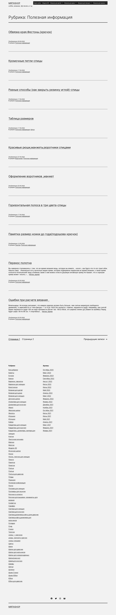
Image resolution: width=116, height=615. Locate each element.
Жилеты (11, 413)
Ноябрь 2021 (47, 407)
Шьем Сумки (13, 572)
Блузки (11, 376)
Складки (11, 523)
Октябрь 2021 (48, 410)
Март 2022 (47, 396)
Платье (11, 468)
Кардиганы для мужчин (17, 428)
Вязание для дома (69, 3)
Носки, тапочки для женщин (19, 457)
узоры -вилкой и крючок (17, 538)
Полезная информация (22, 43)
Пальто (11, 460)
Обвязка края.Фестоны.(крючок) (30, 32)
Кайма (10, 422)
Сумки (10, 529)
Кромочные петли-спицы (25, 61)
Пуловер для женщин (16, 488)
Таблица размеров (21, 118)
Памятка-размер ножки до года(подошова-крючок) (43, 234)
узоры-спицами (14, 541)
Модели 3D (45, 3)
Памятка (11, 462)
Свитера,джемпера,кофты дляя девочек (23, 515)
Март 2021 (47, 425)
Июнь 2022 (47, 387)
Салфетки (12, 503)
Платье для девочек (16, 474)
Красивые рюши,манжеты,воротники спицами (39, 147)
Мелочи (11, 445)
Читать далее (34, 274)
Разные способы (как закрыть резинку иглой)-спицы (43, 89)
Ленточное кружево (15, 439)
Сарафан (11, 506)
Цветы (10, 544)
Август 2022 (47, 381)
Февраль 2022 (48, 399)
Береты (11, 373)
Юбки (10, 578)
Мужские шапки (14, 451)
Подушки (11, 480)
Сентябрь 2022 (48, 378)
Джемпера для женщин (17, 402)
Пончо (10, 486)
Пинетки (17, 245)
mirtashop (14, 3)
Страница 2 (28, 339)
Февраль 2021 (48, 428)
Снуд (10, 526)
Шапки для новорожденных (18, 555)
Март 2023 (47, 373)
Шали (10, 546)
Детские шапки (14, 399)
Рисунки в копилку (15, 494)
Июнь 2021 (47, 416)
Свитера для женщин (16, 509)
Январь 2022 (47, 402)
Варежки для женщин (16, 384)
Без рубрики (13, 370)
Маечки (11, 442)
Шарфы (11, 564)
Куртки (11, 436)
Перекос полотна (20, 263)
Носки (10, 454)
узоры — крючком (15, 535)
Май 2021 (46, 419)
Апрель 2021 (47, 422)
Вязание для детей (55, 3)
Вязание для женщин (84, 3)
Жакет (10, 407)
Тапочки (11, 532)
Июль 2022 (47, 384)
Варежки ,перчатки (15, 381)
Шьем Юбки (12, 575)
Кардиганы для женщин (17, 425)
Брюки (11, 378)
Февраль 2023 (48, 376)
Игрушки (11, 416)
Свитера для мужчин (16, 512)
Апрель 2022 (47, 393)
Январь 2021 (47, 431)
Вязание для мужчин (99, 3)
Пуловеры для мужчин (17, 491)
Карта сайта (37, 3)
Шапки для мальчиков (16, 552)
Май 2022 (46, 390)
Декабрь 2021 (48, 405)
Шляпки (11, 570)
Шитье (33, 130)
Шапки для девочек (15, 549)
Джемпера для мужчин (17, 405)
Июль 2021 (47, 413)
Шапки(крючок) (14, 558)
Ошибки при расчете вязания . (28, 300)
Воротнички (19, 158)
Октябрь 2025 (48, 370)
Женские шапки (14, 410)
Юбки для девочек (15, 581)
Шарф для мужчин (15, 561)
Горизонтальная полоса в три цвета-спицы (37, 205)
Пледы (11, 477)
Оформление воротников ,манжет (31, 176)
